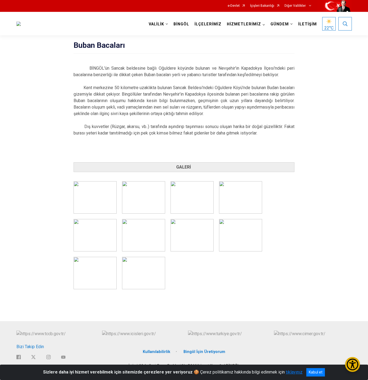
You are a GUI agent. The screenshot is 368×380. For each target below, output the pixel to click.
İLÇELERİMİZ (208, 24)
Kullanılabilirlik (156, 351)
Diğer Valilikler (295, 6)
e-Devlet (234, 6)
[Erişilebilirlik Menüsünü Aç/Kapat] (352, 364)
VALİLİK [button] (156, 24)
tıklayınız (294, 372)
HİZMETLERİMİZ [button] (244, 24)
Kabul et (315, 372)
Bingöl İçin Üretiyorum (204, 351)
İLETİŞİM (307, 24)
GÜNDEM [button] (279, 24)
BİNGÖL (181, 24)
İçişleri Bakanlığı (262, 6)
